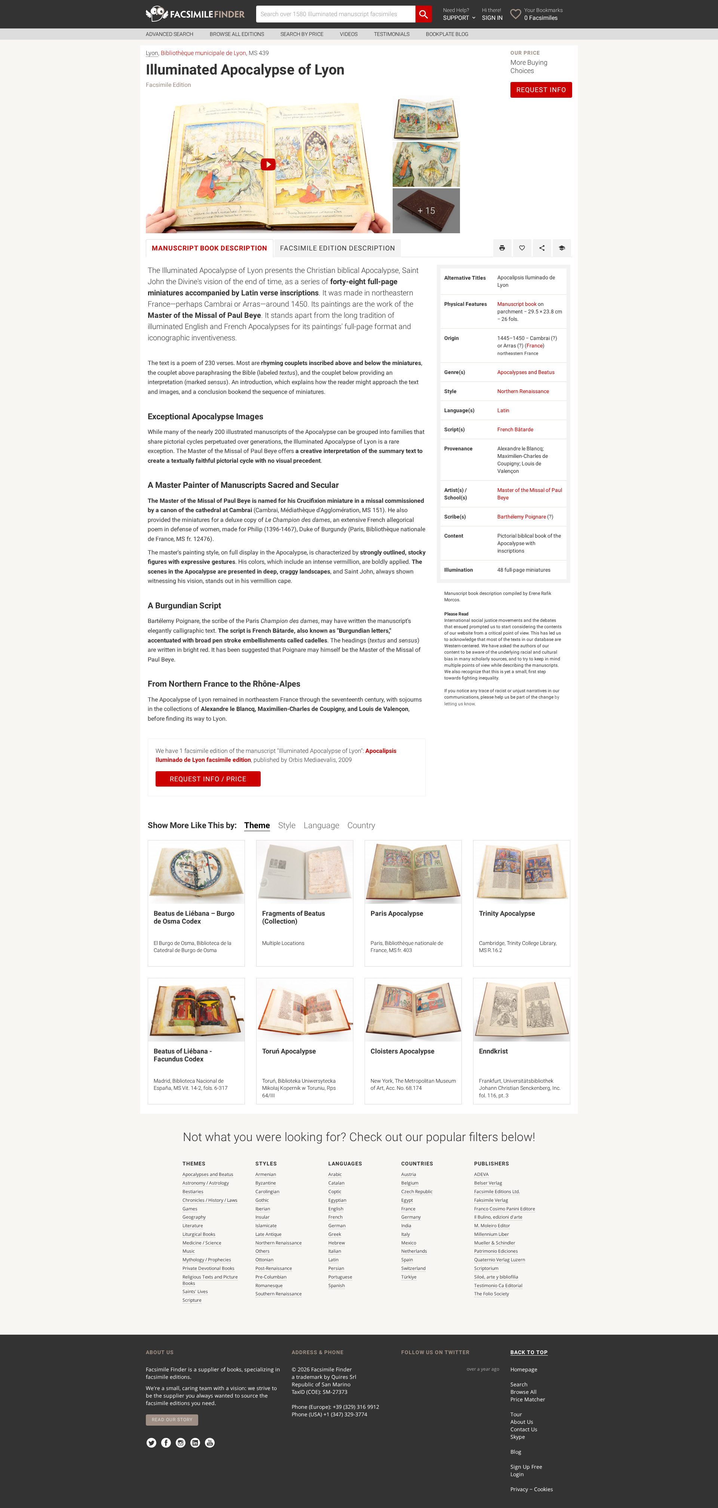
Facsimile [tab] (337, 248)
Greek (334, 1234)
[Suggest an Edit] (561, 248)
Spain (407, 1259)
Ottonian (264, 1259)
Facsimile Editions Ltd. (497, 1191)
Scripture (192, 1300)
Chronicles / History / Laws (209, 1200)
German (337, 1225)
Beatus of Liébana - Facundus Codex (183, 1055)
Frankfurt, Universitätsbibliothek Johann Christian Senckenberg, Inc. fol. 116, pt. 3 (520, 1088)
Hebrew (336, 1243)
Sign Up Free (526, 1466)
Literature (192, 1225)
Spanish (336, 1285)
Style (286, 825)
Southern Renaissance (278, 1293)
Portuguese (340, 1277)
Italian (334, 1251)
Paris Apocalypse (397, 913)
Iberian (262, 1209)
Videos (349, 34)
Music (188, 1251)
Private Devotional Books (208, 1268)
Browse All (523, 1391)
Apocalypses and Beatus (526, 372)
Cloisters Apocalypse (403, 1051)
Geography (194, 1217)
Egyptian (337, 1200)
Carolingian (267, 1191)
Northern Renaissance (523, 391)
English (335, 1209)
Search (519, 1384)
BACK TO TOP (529, 1352)
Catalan (336, 1183)
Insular (262, 1217)
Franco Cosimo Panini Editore (504, 1209)
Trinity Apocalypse (507, 913)
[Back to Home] (195, 14)
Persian (336, 1268)
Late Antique (268, 1234)
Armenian (265, 1174)
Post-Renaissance (273, 1268)
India (406, 1225)
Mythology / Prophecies (206, 1259)
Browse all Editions (237, 34)
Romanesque (269, 1285)
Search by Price (301, 34)
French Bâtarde (515, 429)
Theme (257, 825)
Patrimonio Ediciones (496, 1251)
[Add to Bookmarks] (522, 248)
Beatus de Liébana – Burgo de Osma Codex (194, 917)
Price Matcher (527, 1399)
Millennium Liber (491, 1234)
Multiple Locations (283, 943)
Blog (515, 1451)
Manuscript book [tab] (209, 248)
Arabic (335, 1174)
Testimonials (391, 34)
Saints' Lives (195, 1291)
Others (262, 1251)
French (335, 1217)
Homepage (523, 1369)
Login (517, 1474)
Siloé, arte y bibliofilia (496, 1277)
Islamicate (266, 1225)
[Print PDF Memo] (502, 248)
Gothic (262, 1200)
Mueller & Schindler (494, 1243)
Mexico (408, 1243)
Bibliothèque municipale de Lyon (203, 53)
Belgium (409, 1183)
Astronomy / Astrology (205, 1183)
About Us (521, 1421)
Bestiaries (192, 1191)
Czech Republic (417, 1191)
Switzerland (413, 1268)
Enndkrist (493, 1051)
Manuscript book (517, 304)
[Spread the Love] (542, 248)
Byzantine (265, 1183)
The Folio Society (491, 1293)
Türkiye (409, 1277)
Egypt (407, 1200)
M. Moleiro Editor (492, 1225)
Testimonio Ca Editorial (498, 1285)
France (535, 346)
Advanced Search (169, 34)
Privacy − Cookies (531, 1489)
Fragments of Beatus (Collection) (293, 917)
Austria (408, 1174)
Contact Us (523, 1429)
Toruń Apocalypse (289, 1051)
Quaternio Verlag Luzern (499, 1259)
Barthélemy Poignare (521, 517)
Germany (411, 1217)
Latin (503, 410)
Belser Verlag (488, 1183)
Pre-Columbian (270, 1277)
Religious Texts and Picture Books (210, 1280)
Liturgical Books (198, 1234)
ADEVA (481, 1174)
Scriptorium (486, 1268)
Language (321, 825)
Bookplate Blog (447, 34)
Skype (517, 1436)
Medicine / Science (201, 1243)
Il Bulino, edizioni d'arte (498, 1217)
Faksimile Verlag (491, 1200)
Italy (405, 1234)
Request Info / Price (208, 779)
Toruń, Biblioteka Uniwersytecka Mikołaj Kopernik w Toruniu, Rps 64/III (299, 1088)
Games (189, 1209)
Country (361, 825)
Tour (516, 1414)
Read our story (172, 1419)
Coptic (334, 1191)
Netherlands (414, 1251)
